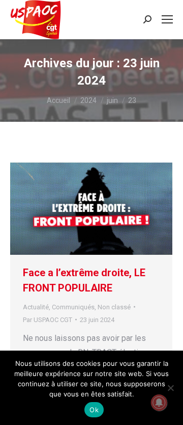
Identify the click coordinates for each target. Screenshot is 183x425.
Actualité (36, 307)
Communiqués (73, 307)
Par (47, 320)
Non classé (114, 307)
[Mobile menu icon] (167, 19)
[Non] (170, 388)
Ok (94, 410)
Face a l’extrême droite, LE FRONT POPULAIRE (84, 280)
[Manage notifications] (159, 402)
